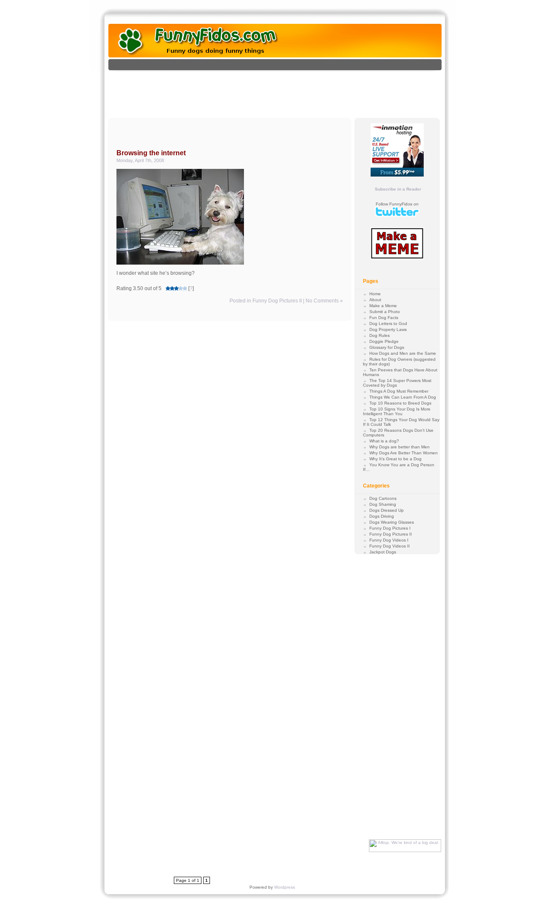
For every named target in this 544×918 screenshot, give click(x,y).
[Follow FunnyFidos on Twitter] (397, 215)
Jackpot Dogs (382, 552)
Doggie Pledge (384, 341)
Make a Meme (383, 305)
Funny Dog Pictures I (390, 528)
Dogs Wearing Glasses (391, 522)
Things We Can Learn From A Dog (402, 397)
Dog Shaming (382, 504)
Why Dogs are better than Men (399, 447)
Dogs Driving (381, 516)
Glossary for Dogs (386, 347)
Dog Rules (379, 335)
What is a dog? (384, 441)
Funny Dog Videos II (389, 546)
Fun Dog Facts (383, 317)
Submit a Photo (384, 311)
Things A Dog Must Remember (398, 391)
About (375, 299)
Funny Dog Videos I (388, 540)
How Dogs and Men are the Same (402, 353)
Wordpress (284, 887)
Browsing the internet (151, 153)
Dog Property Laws (388, 329)
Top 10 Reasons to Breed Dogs (400, 403)
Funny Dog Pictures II (277, 301)
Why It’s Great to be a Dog (395, 458)
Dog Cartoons (383, 498)
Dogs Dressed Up (386, 510)
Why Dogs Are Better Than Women (403, 452)
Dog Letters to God (388, 323)
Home (375, 293)
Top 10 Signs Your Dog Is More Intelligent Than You (397, 411)
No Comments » (324, 301)
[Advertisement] (284, 90)
